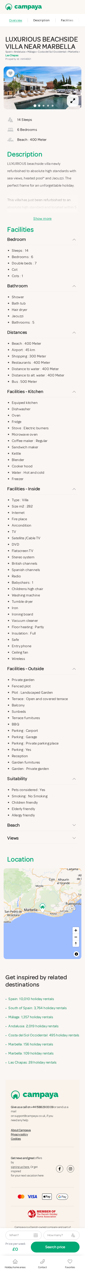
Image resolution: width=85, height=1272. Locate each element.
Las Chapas (11, 55)
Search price (55, 1247)
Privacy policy (19, 1134)
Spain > (9, 52)
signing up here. (20, 1167)
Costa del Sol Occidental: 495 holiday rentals (43, 1035)
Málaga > (32, 52)
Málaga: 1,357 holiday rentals (30, 1017)
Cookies (16, 1139)
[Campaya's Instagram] (70, 1168)
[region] (42, 87)
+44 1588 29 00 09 (42, 1107)
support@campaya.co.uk (30, 1116)
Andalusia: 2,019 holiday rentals (33, 1026)
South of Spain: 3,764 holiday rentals (37, 1008)
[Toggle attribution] (76, 954)
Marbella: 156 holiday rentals (30, 1044)
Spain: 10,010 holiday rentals (31, 999)
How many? (55, 1235)
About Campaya (21, 1130)
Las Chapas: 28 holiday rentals (32, 1062)
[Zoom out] (76, 937)
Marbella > (74, 52)
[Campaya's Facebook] (59, 1168)
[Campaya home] (23, 7)
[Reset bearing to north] (76, 943)
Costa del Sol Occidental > (53, 52)
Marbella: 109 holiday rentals (30, 1053)
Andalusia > (20, 52)
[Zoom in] (76, 930)
